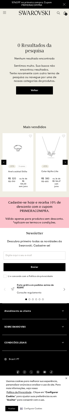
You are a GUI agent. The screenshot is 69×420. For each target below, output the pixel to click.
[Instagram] (24, 372)
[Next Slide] (65, 162)
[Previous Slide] (3, 162)
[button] (31, 408)
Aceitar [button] (11, 409)
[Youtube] (44, 372)
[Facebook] (17, 372)
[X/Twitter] (31, 372)
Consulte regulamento (29, 293)
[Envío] (12, 289)
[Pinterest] (38, 372)
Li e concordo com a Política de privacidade (30, 276)
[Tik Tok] (51, 372)
